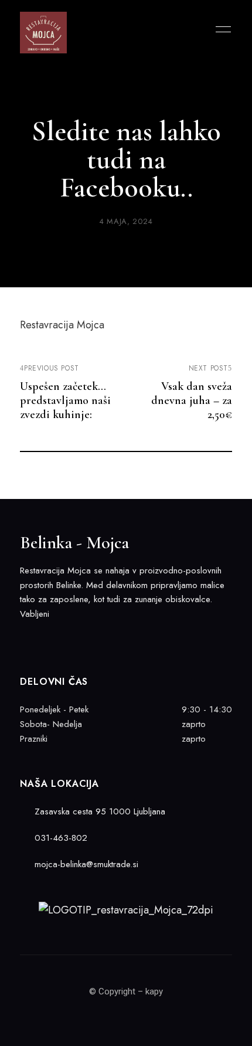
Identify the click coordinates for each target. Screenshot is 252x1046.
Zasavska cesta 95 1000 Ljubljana (98, 811)
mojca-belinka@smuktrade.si (85, 864)
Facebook (24, 638)
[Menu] (220, 29)
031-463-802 (59, 837)
